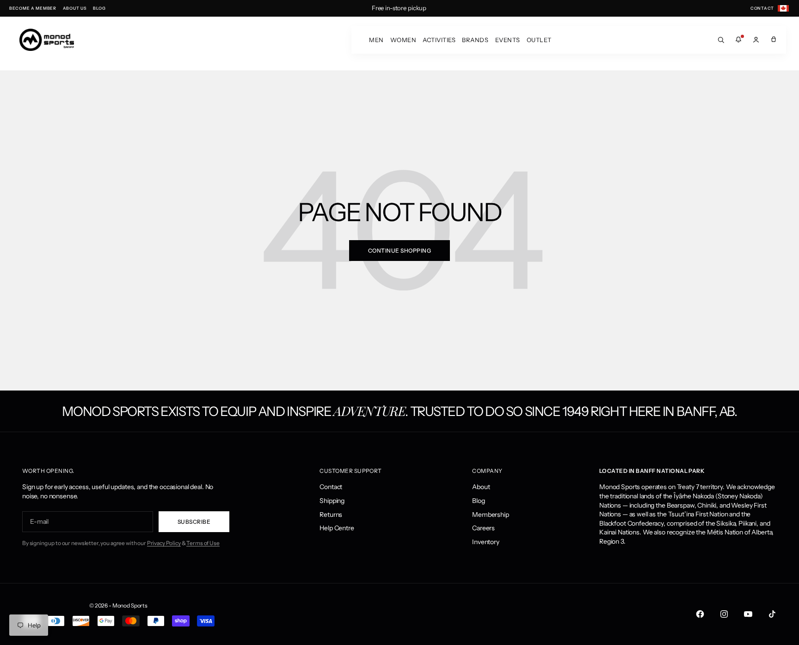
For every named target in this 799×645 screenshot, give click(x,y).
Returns (331, 514)
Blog (478, 500)
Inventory (485, 542)
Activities (439, 39)
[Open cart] (773, 40)
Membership (490, 514)
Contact (331, 487)
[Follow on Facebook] (700, 614)
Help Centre (337, 528)
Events (507, 39)
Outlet (539, 39)
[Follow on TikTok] (772, 614)
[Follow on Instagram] (724, 614)
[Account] (756, 40)
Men (376, 39)
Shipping (332, 500)
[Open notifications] (738, 40)
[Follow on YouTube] (748, 614)
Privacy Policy (164, 543)
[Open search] (721, 40)
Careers (483, 528)
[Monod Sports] (46, 40)
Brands (475, 39)
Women (403, 39)
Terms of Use (202, 543)
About (481, 487)
